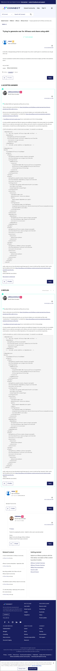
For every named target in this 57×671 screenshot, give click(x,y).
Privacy (5, 655)
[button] (4, 78)
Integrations (27, 615)
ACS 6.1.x (5, 72)
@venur (12, 529)
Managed (5, 631)
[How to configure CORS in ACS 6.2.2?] (53, 290)
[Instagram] (12, 622)
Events (40, 628)
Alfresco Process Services (38, 565)
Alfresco (17, 21)
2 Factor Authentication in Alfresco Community (13, 555)
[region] (28, 666)
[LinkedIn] (16, 622)
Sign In (44, 8)
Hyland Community (29, 8)
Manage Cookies (22, 668)
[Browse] (51, 8)
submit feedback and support (37, 2)
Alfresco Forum (24, 21)
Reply (50, 78)
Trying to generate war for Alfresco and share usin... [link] (40, 21)
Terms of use (16, 655)
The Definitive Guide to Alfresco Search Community (14, 581)
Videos (40, 615)
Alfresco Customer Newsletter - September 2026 (13, 563)
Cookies (10, 655)
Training (41, 631)
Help (38, 8)
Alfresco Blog (6, 566)
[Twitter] (8, 622)
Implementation (6, 628)
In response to (19, 495)
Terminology (42, 609)
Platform (12, 21)
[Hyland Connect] (11, 8)
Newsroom (26, 640)
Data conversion (6, 637)
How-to (16, 72)
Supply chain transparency (45, 655)
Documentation (42, 634)
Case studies (27, 606)
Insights (26, 612)
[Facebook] (5, 622)
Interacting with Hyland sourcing (38, 656)
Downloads (41, 612)
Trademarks (35, 655)
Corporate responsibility (29, 637)
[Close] (53, 663)
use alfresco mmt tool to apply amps (12, 119)
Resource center (42, 606)
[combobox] (23, 14)
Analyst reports (27, 609)
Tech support (42, 637)
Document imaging (7, 640)
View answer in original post (9, 276)
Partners (26, 634)
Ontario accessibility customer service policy (20, 656)
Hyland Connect (4, 21)
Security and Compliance (25, 655)
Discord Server (35, 572)
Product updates (43, 618)
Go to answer (29, 37)
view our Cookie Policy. (37, 665)
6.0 (11, 72)
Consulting (5, 634)
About (25, 631)
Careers (25, 628)
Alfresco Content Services (12, 68)
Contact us (6, 614)
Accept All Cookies (33, 668)
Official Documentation (37, 567)
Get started (24, 2)
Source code (34, 570)
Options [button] (4, 24)
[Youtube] (20, 622)
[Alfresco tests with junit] (51, 290)
